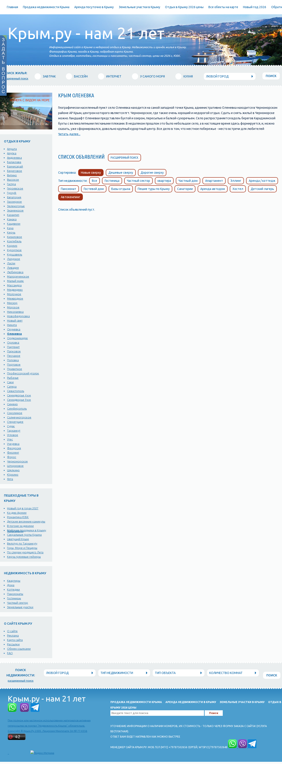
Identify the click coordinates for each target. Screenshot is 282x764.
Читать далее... (69, 134)
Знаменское (15, 210)
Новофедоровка (18, 316)
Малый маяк (15, 280)
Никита (12, 324)
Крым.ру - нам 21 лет (86, 33)
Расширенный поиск (124, 157)
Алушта (12, 148)
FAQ (10, 653)
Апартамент (214, 180)
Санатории (185, 189)
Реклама (13, 635)
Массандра (14, 285)
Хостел (237, 189)
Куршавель (14, 254)
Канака (12, 219)
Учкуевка (13, 443)
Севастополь (15, 390)
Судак (11, 426)
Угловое (12, 434)
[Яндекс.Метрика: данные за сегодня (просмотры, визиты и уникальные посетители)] (42, 753)
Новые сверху (91, 172)
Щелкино (13, 470)
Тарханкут (13, 430)
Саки (10, 382)
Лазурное (13, 258)
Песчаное (13, 355)
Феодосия (14, 448)
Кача (10, 228)
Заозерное (14, 201)
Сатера (12, 386)
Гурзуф (11, 192)
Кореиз (12, 245)
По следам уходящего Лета (25, 552)
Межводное (15, 298)
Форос (11, 456)
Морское (13, 307)
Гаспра (11, 184)
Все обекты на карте (223, 7)
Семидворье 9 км (19, 399)
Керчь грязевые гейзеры (24, 556)
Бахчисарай (15, 166)
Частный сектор (17, 602)
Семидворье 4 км (19, 395)
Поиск (271, 76)
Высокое (13, 179)
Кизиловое (14, 236)
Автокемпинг (70, 197)
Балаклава (14, 162)
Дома (10, 585)
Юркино (12, 474)
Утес (10, 439)
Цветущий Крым (18, 539)
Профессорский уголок (23, 373)
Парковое (14, 351)
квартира (164, 180)
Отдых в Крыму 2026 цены (184, 7)
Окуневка (13, 329)
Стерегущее (15, 421)
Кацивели (13, 223)
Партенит (13, 346)
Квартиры (13, 580)
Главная (12, 7)
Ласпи (11, 263)
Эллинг (235, 180)
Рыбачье (13, 377)
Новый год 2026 (254, 7)
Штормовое (15, 465)
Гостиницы (14, 598)
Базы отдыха (120, 189)
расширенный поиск (15, 78)
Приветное (14, 368)
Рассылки (13, 644)
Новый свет (14, 320)
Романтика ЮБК (18, 517)
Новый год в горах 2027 (22, 508)
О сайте (12, 631)
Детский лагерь (262, 189)
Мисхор (12, 302)
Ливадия (13, 267)
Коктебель (14, 241)
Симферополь (17, 408)
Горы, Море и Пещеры (22, 547)
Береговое (14, 170)
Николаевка (15, 311)
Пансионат (68, 189)
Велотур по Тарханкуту (22, 543)
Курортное (14, 250)
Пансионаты (15, 593)
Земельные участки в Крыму (139, 7)
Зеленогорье (16, 206)
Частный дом (188, 180)
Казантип (13, 214)
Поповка (13, 360)
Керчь (11, 232)
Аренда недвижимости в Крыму (190, 702)
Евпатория (14, 197)
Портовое (13, 364)
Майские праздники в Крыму (26, 530)
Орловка (13, 342)
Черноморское (17, 461)
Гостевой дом (94, 189)
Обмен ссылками (19, 648)
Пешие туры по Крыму (154, 189)
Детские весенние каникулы (26, 521)
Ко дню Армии (16, 512)
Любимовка (15, 272)
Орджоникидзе (17, 338)
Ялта (10, 478)
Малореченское (18, 276)
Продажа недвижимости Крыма (46, 7)
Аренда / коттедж (262, 180)
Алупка (11, 153)
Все (94, 180)
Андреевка (14, 157)
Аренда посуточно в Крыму (94, 7)
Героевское (15, 188)
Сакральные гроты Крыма (24, 534)
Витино (12, 175)
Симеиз (12, 404)
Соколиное (14, 412)
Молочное (14, 294)
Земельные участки (20, 607)
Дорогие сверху (152, 172)
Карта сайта (15, 639)
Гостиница (112, 180)
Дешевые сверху (120, 172)
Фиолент (13, 452)
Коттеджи (13, 589)
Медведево (15, 289)
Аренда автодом (212, 189)
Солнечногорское (19, 417)
